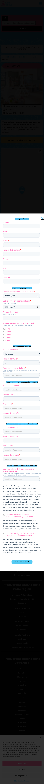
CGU (15, 781)
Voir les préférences (22, 776)
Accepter (22, 763)
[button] (40, 738)
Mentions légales (23, 781)
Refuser (22, 770)
